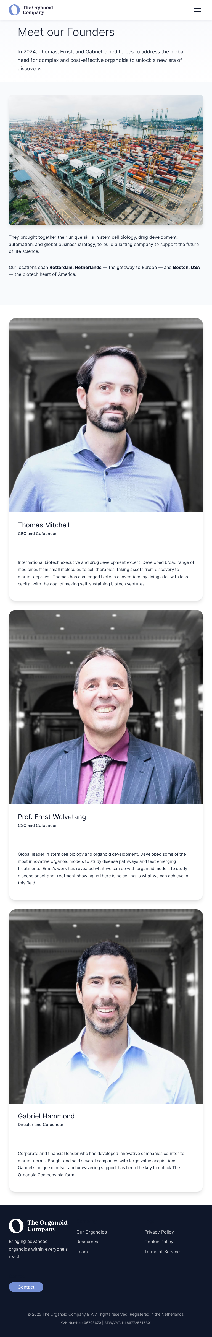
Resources (87, 1241)
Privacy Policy (159, 1232)
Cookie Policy (158, 1241)
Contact (26, 1287)
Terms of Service (162, 1251)
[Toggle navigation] (197, 10)
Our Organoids (91, 1232)
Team (82, 1251)
